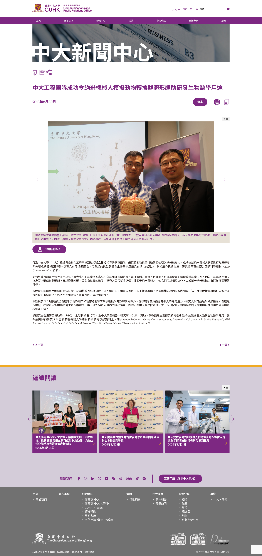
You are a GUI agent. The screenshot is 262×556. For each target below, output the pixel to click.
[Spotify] (144, 478)
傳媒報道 (90, 511)
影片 (184, 507)
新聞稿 (42, 73)
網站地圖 (89, 552)
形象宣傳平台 (190, 519)
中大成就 (161, 20)
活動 (131, 20)
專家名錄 (90, 515)
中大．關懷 (220, 499)
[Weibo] (120, 478)
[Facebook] (176, 106)
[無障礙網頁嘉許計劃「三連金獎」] (177, 539)
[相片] (131, 176)
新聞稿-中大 (92, 499)
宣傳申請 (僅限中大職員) (99, 519)
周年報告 (161, 499)
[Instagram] (85, 478)
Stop (227, 119)
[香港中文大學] (47, 8)
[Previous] (37, 179)
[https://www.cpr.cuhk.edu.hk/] (77, 8)
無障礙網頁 (63, 552)
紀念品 (186, 511)
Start (224, 119)
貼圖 (184, 503)
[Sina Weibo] (203, 106)
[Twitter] (189, 106)
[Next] (224, 179)
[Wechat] (113, 478)
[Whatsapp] (210, 106)
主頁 (38, 20)
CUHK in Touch (94, 507)
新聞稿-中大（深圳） (98, 503)
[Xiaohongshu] (129, 478)
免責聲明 (50, 552)
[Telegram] (196, 106)
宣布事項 (68, 20)
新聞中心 (101, 20)
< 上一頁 (37, 345)
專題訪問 (161, 503)
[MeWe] (217, 106)
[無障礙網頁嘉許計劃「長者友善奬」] (198, 539)
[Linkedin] (183, 106)
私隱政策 (37, 552)
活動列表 (135, 499)
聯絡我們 (77, 552)
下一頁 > (224, 345)
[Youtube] (106, 478)
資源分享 (193, 20)
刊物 (184, 515)
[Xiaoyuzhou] (137, 478)
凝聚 (223, 20)
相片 (184, 499)
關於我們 (41, 499)
